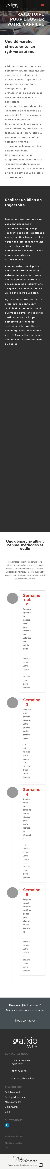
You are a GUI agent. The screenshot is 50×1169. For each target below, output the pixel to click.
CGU (7, 1147)
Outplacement (12, 1092)
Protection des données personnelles (22, 1165)
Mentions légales (13, 1143)
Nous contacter (25, 1020)
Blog (7, 1112)
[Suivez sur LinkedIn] (7, 1125)
